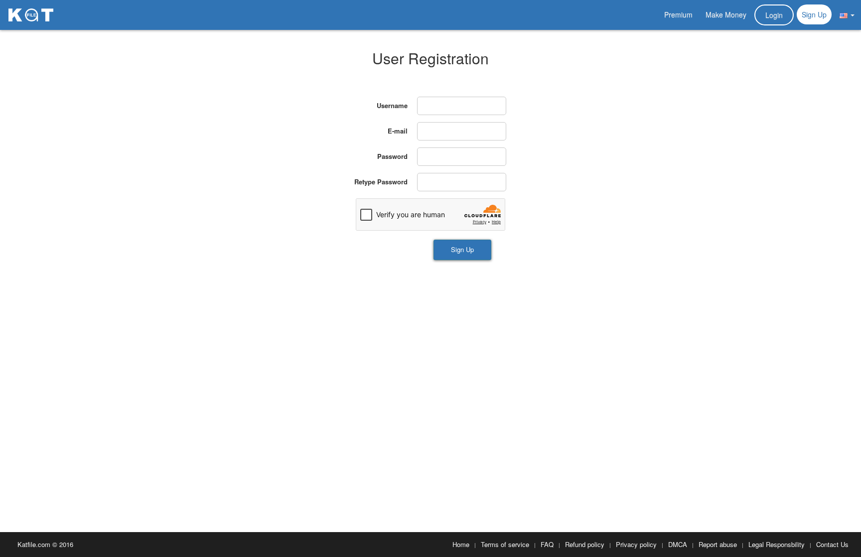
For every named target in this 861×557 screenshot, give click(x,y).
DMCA (677, 544)
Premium (678, 14)
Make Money (726, 14)
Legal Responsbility (776, 544)
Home (460, 544)
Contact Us (832, 544)
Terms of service (505, 544)
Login (774, 15)
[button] (847, 14)
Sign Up (814, 14)
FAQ (547, 544)
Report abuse (718, 544)
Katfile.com (33, 544)
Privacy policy (636, 544)
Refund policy (584, 544)
